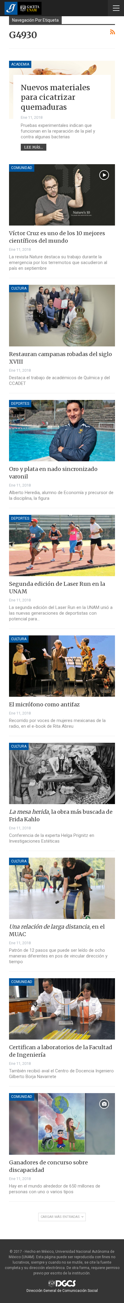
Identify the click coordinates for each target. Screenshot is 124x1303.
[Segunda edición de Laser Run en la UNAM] (62, 545)
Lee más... (33, 147)
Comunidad (21, 168)
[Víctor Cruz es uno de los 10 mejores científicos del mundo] (62, 195)
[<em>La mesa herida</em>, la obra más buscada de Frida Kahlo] (62, 773)
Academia (20, 64)
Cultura (18, 288)
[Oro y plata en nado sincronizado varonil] (62, 430)
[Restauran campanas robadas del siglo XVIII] (62, 315)
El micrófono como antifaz (44, 704)
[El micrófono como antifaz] (62, 666)
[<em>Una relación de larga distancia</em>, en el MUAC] (62, 888)
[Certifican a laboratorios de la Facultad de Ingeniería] (62, 1009)
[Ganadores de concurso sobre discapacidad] (62, 1123)
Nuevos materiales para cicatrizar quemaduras (55, 97)
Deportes (20, 403)
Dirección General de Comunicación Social (62, 1291)
